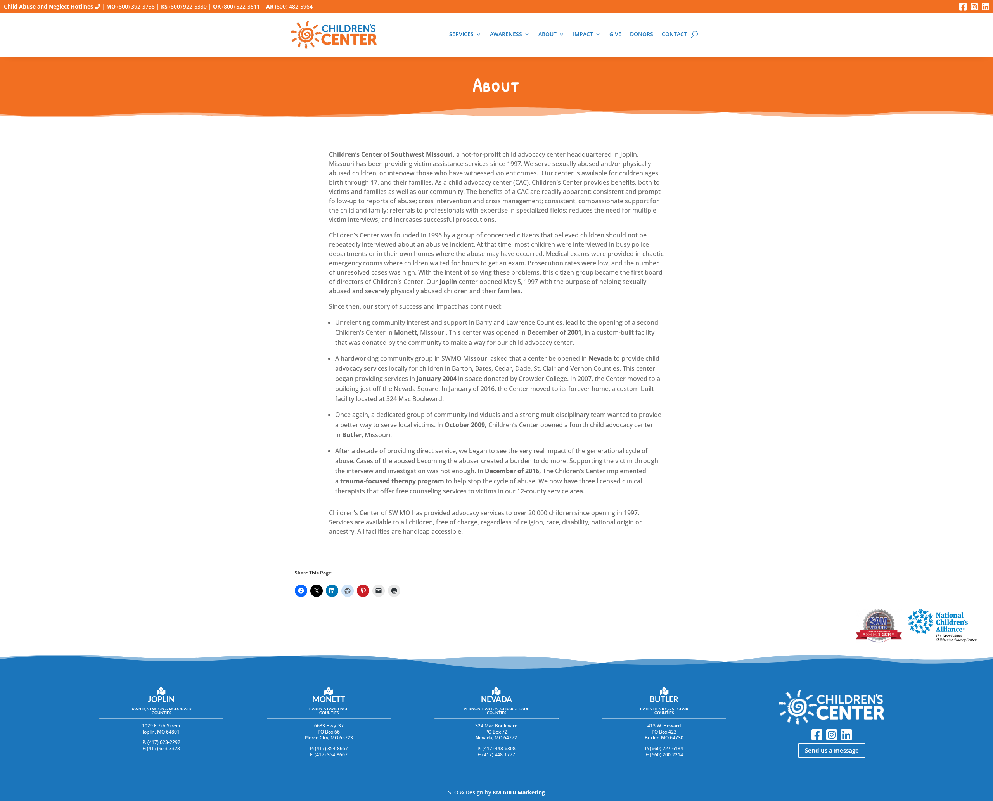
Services (461, 34)
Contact (674, 34)
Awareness (506, 34)
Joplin (161, 699)
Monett (328, 699)
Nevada (496, 699)
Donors (641, 34)
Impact (583, 34)
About (547, 34)
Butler (664, 699)
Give (615, 34)
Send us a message (832, 750)
